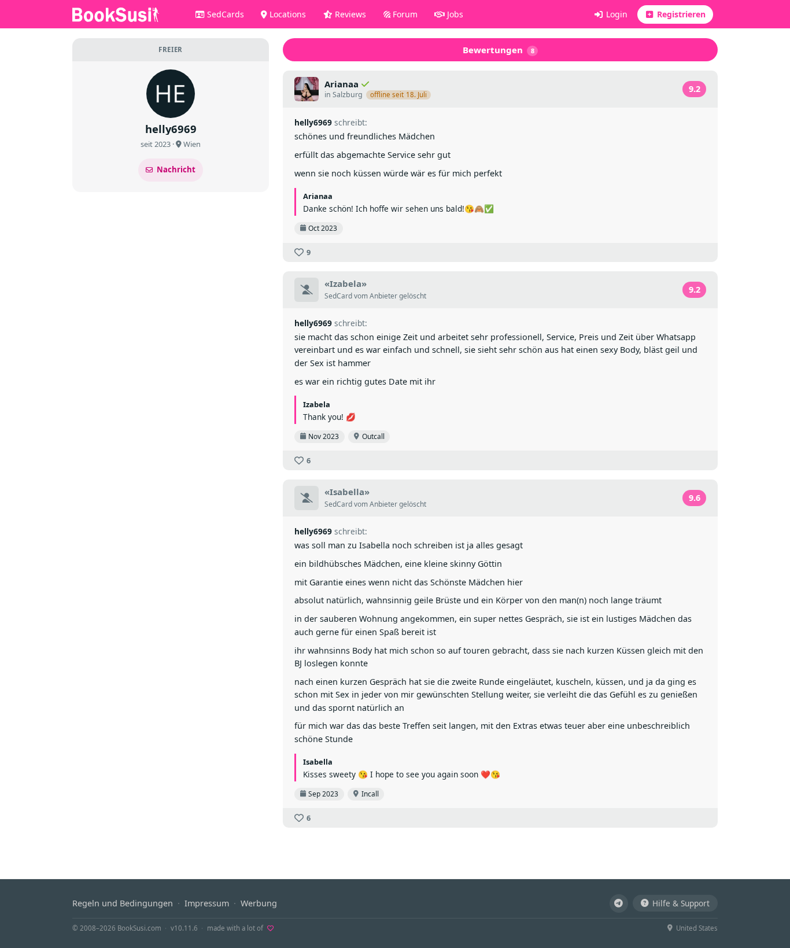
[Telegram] (619, 903)
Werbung (259, 903)
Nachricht (176, 169)
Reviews (349, 14)
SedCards (224, 14)
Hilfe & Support (681, 903)
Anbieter (383, 296)
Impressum (206, 903)
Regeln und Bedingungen (122, 903)
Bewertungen (498, 50)
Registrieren (680, 14)
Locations (286, 14)
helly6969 (313, 122)
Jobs (454, 14)
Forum (404, 14)
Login (615, 14)
